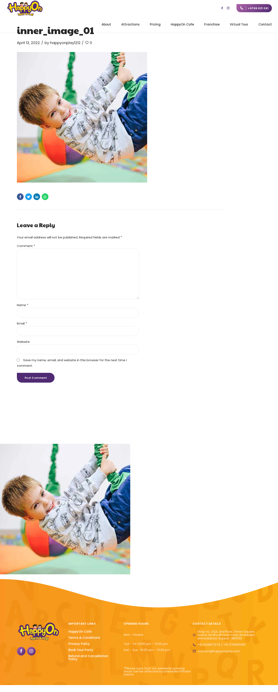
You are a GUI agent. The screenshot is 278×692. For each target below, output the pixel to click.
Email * (22, 323)
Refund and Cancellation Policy (88, 657)
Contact (265, 24)
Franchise (212, 24)
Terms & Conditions (84, 638)
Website (23, 342)
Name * (22, 305)
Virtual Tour (239, 24)
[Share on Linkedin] (36, 196)
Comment (26, 246)
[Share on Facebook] (20, 196)
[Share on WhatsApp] (45, 196)
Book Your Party (80, 650)
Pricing (155, 24)
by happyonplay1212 (63, 42)
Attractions (130, 24)
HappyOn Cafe (182, 24)
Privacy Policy (79, 644)
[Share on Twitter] (28, 196)
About (106, 24)
